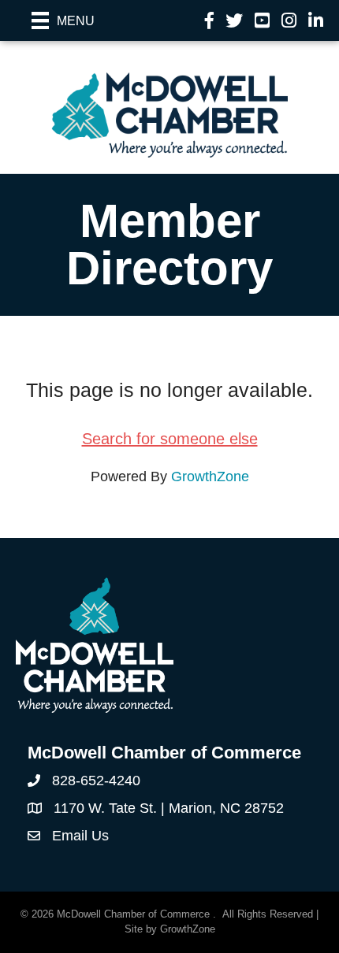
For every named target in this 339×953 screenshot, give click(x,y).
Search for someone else (170, 438)
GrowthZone (210, 476)
